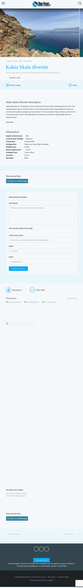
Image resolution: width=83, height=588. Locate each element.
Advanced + (28, 61)
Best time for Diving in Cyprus (16, 496)
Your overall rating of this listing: (21, 228)
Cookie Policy (62, 566)
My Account (51, 577)
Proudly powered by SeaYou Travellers (41, 580)
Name (11, 246)
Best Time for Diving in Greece (16, 493)
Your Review (13, 203)
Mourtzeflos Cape (15, 534)
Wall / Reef (18, 61)
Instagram (47, 549)
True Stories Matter (63, 577)
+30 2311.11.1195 (14, 78)
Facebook (36, 549)
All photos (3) (72, 298)
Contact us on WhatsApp (17, 181)
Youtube (41, 549)
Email (11, 257)
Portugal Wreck (69, 534)
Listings (9, 61)
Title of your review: (16, 235)
